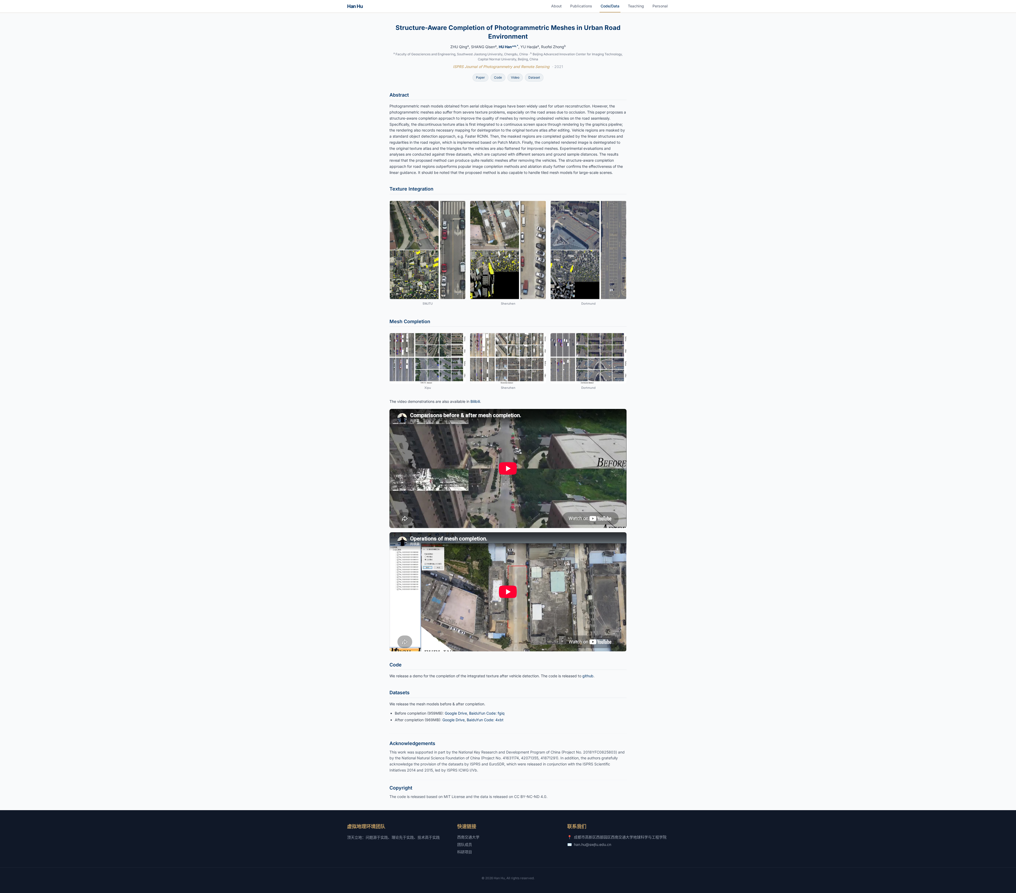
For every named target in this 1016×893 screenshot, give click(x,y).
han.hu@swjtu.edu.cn (592, 844)
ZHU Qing (459, 46)
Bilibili (475, 401)
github (587, 676)
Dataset (534, 77)
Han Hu (355, 6)
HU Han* (508, 46)
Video (515, 77)
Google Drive (456, 713)
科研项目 (464, 852)
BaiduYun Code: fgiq (487, 713)
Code (498, 77)
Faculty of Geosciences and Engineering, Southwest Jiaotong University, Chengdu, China (462, 54)
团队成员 (464, 844)
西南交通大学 (468, 837)
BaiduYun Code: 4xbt (485, 720)
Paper (480, 77)
